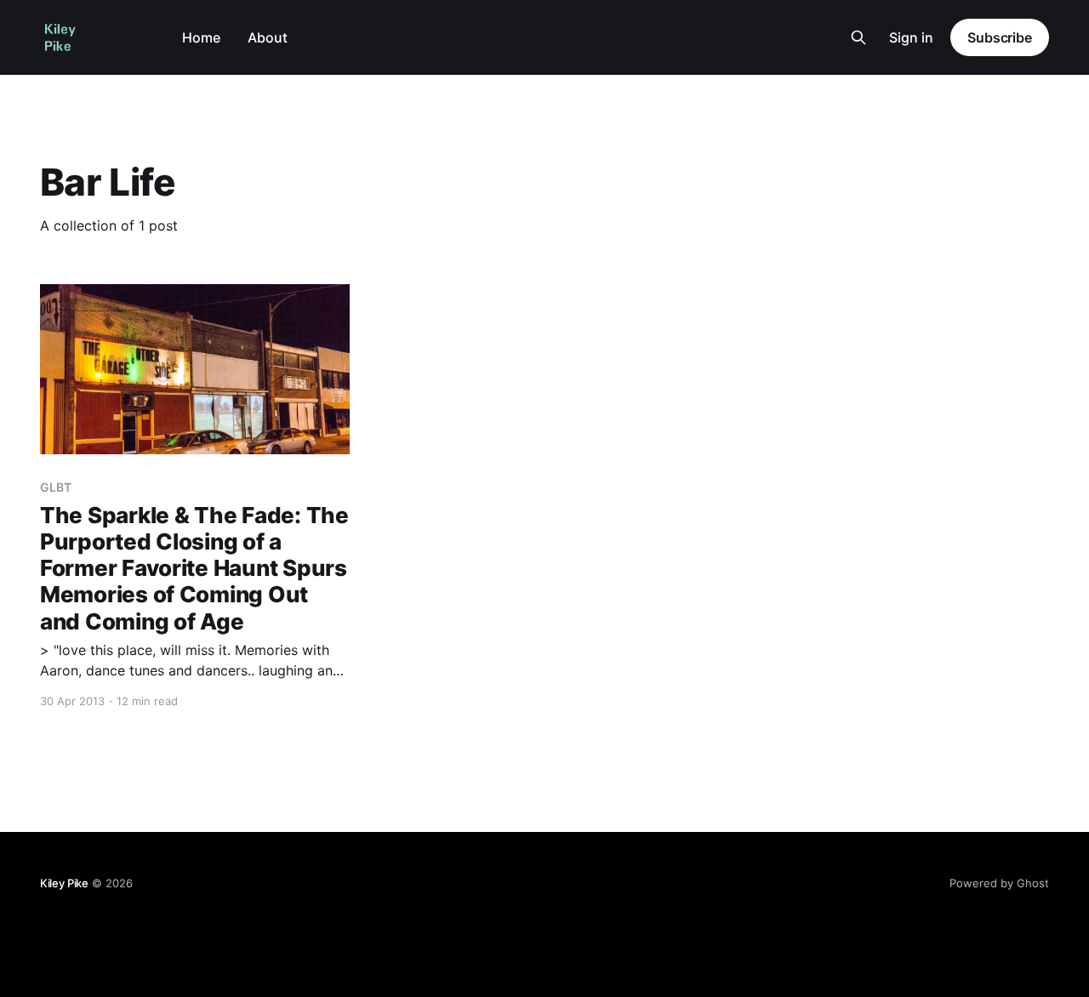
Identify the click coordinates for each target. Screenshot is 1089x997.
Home (201, 37)
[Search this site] (858, 37)
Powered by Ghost (999, 883)
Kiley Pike (64, 883)
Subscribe (999, 37)
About (268, 37)
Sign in (911, 37)
